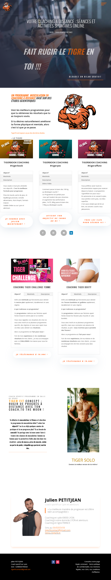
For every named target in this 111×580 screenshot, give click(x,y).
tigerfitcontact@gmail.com (57, 530)
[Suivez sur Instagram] (53, 233)
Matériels (7, 176)
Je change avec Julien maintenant (15, 221)
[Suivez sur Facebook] (43, 233)
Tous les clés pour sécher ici (93, 221)
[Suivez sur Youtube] (64, 233)
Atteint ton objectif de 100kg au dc (54, 218)
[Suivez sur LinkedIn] (71, 233)
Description (7, 180)
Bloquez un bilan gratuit (85, 76)
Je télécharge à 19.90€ (31, 354)
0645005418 (59, 527)
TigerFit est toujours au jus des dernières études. (28, 133)
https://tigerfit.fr (52, 532)
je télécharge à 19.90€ (78, 361)
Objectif (6, 173)
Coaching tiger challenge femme (32, 287)
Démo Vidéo (46, 184)
